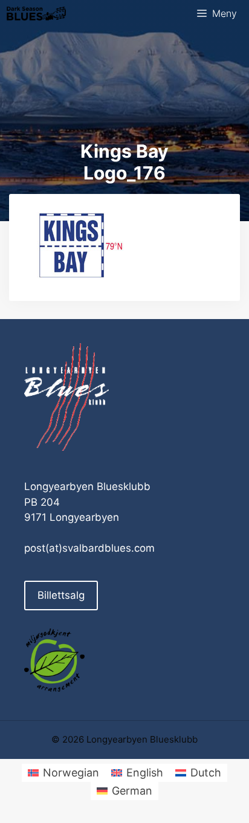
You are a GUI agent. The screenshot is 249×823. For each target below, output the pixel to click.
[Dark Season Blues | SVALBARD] (36, 13)
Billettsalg (61, 595)
